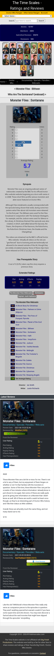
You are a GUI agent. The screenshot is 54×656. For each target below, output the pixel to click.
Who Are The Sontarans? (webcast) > (27, 94)
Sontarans (39, 293)
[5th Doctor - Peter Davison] (34, 48)
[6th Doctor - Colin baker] (41, 48)
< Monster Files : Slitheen (27, 88)
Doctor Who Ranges (14, 13)
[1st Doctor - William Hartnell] (6, 48)
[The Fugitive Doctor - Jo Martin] (48, 59)
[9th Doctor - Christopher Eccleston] (20, 59)
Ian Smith (30, 385)
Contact (43, 653)
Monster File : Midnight (25, 350)
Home (2, 82)
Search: (12, 21)
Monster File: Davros (24, 364)
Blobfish (21, 430)
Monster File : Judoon (24, 343)
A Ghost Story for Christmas (27, 306)
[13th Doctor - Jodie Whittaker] (23, 70)
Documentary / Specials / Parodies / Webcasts (23, 425)
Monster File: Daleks (24, 360)
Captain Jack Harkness (27, 296)
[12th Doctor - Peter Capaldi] (41, 59)
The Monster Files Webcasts (21, 293)
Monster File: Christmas (25, 368)
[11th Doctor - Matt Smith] (34, 59)
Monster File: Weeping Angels (27, 375)
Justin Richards (33, 388)
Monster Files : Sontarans (26, 332)
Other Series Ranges (32, 13)
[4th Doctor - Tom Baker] (27, 48)
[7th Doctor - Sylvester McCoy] (48, 48)
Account (44, 13)
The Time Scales (26, 3)
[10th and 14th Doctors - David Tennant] (27, 59)
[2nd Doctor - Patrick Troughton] (13, 48)
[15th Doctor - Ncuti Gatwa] (30, 70)
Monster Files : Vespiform (26, 339)
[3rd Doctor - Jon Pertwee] (20, 48)
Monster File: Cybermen (25, 371)
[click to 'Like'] (6, 465)
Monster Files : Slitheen (25, 328)
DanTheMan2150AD (25, 558)
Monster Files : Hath (23, 336)
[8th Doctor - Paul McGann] (6, 59)
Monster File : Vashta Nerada (27, 347)
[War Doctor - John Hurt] (13, 59)
